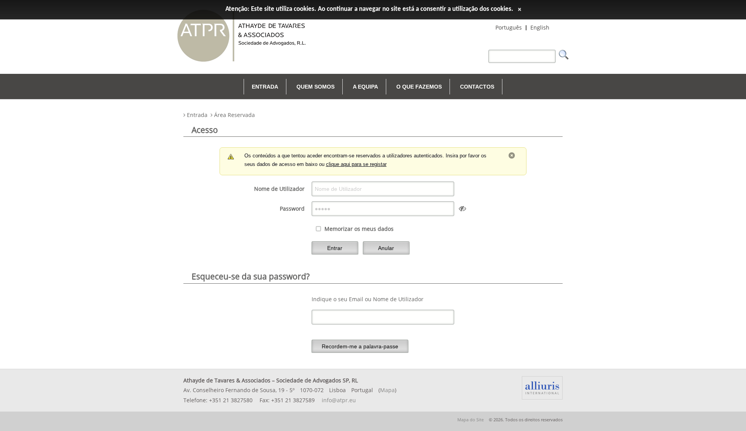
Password (292, 208)
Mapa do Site (470, 419)
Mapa (387, 390)
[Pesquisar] (564, 55)
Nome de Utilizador (279, 188)
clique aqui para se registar (356, 164)
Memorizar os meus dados (359, 228)
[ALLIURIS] (542, 388)
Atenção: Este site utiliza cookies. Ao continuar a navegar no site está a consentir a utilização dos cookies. (369, 9)
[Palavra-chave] (486, 51)
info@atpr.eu (339, 400)
